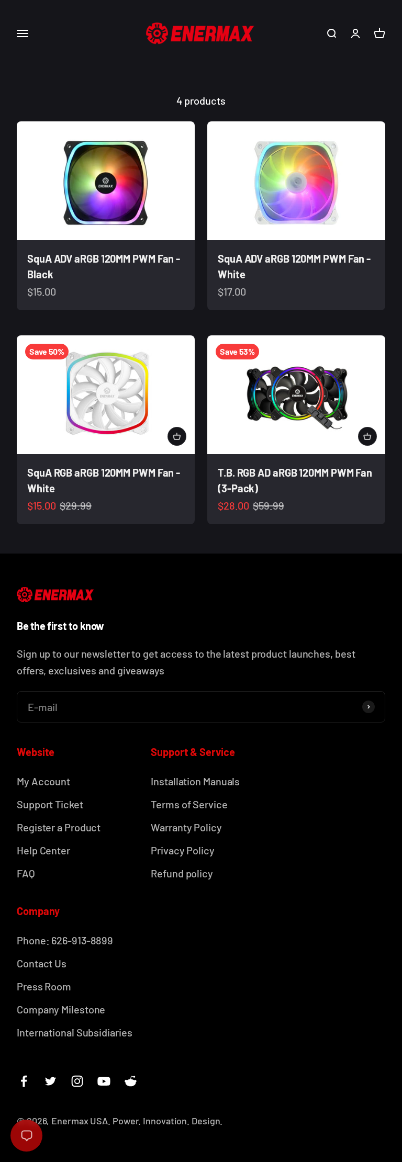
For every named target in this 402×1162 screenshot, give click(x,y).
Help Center (43, 850)
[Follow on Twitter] (50, 1081)
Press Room (44, 986)
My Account (43, 781)
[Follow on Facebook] (24, 1081)
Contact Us (41, 963)
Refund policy (182, 873)
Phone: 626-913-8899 (65, 940)
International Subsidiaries (74, 1032)
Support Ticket (50, 804)
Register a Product (58, 827)
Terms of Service (189, 804)
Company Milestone (61, 1009)
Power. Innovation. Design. (167, 1120)
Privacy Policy (183, 850)
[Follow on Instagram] (77, 1081)
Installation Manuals (195, 781)
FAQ (26, 873)
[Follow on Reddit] (131, 1081)
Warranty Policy (186, 827)
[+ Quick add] (177, 436)
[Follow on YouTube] (104, 1081)
